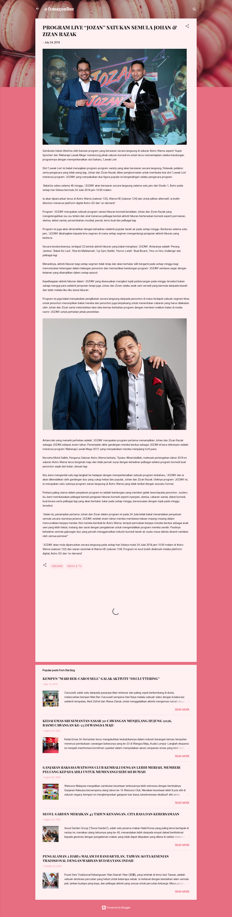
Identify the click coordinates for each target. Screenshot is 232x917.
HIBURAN (57, 566)
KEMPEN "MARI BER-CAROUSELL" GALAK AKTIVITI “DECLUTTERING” (101, 678)
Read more (182, 709)
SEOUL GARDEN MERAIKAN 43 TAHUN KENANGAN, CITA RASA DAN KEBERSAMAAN (111, 814)
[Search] (194, 9)
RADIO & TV (74, 566)
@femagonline (59, 9)
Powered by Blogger (118, 907)
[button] (187, 27)
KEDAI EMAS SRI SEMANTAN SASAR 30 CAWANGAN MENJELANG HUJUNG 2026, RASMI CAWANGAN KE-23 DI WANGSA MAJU (107, 723)
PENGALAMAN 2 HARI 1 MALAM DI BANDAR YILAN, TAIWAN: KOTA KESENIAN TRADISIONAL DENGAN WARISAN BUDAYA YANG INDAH (106, 858)
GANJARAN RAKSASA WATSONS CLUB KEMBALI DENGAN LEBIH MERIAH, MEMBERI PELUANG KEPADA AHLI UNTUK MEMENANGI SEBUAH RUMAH (111, 769)
